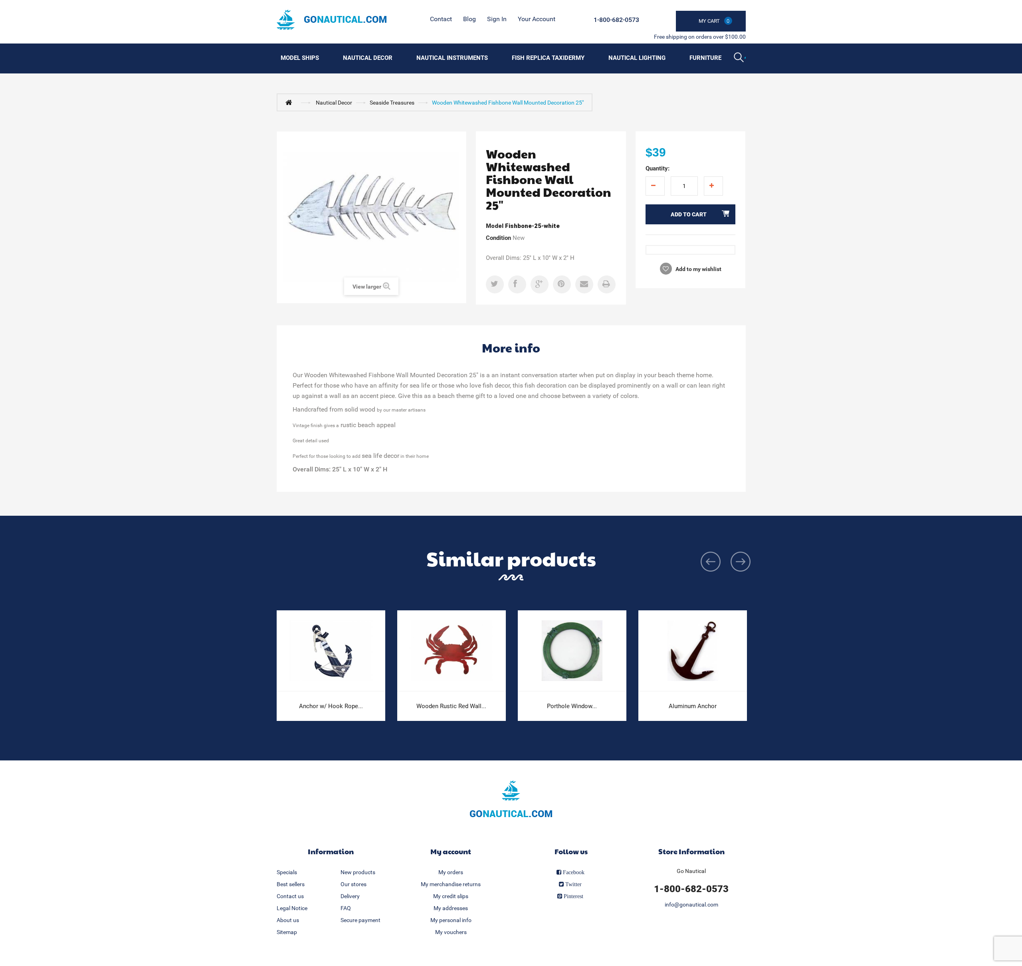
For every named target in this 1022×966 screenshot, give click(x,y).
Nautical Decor (367, 57)
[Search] (740, 58)
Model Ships (300, 57)
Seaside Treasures (392, 102)
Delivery (350, 896)
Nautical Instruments (452, 57)
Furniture (705, 57)
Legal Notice (292, 908)
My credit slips (450, 896)
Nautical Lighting (636, 57)
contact (441, 19)
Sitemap (287, 932)
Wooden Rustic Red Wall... (451, 706)
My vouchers (451, 932)
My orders (450, 872)
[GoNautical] (331, 20)
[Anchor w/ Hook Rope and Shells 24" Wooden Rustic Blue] (331, 650)
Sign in (497, 19)
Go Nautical (691, 871)
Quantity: (657, 168)
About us (288, 920)
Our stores (353, 884)
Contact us (290, 896)
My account (450, 851)
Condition (498, 238)
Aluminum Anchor (693, 706)
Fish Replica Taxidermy (548, 57)
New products (358, 872)
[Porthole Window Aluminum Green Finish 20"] (572, 650)
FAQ (346, 908)
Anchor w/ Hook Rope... (331, 706)
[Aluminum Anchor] (692, 650)
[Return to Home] (290, 102)
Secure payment (360, 920)
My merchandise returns (451, 884)
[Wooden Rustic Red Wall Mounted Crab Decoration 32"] (451, 650)
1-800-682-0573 (616, 20)
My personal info (450, 920)
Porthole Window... (572, 706)
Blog (469, 19)
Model (494, 226)
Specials (287, 872)
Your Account (536, 19)
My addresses (451, 908)
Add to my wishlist (697, 269)
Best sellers (291, 884)
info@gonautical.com (691, 904)
